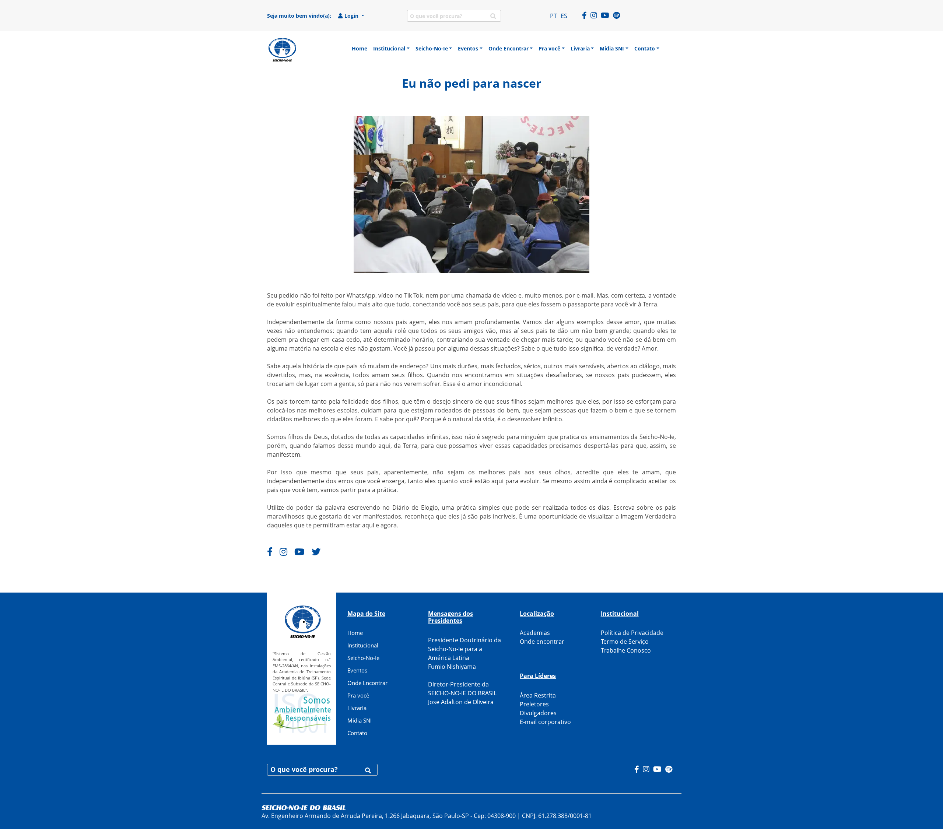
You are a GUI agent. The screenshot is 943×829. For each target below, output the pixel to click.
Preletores (534, 704)
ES (564, 16)
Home (355, 632)
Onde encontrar (542, 641)
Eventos (357, 670)
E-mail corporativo (545, 722)
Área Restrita (538, 695)
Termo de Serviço (625, 641)
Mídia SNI (359, 720)
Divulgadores (538, 713)
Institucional (362, 645)
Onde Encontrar (367, 682)
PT (553, 16)
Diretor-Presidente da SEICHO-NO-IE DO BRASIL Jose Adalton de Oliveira (462, 693)
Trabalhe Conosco (626, 650)
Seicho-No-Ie (363, 657)
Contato (357, 733)
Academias (535, 633)
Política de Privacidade (632, 633)
